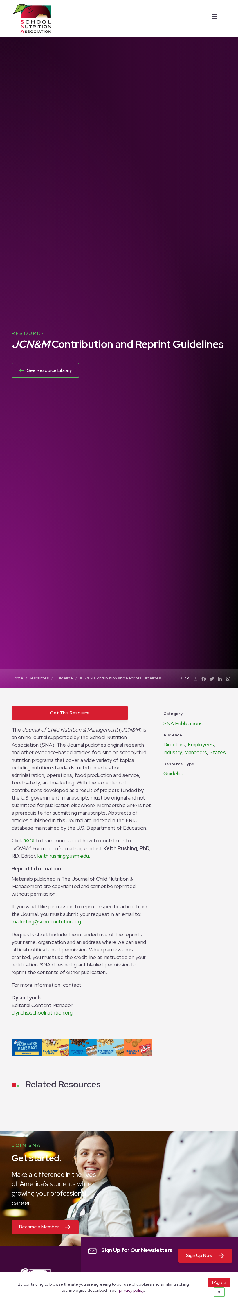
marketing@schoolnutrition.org (46, 921)
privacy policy (131, 1290)
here (29, 840)
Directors (174, 744)
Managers (195, 752)
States (218, 752)
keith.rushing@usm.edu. (63, 855)
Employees (201, 744)
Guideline (174, 773)
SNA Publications (183, 723)
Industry (172, 752)
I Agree (219, 1282)
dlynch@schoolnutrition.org (42, 1012)
